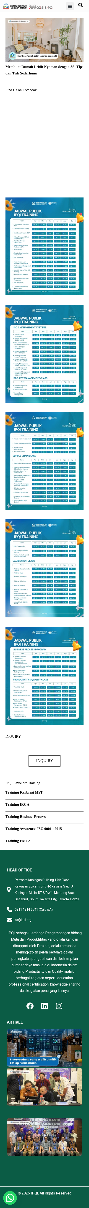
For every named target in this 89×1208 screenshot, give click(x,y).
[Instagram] (59, 1006)
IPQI (34, 1193)
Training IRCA (17, 804)
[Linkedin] (44, 1006)
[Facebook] (30, 1006)
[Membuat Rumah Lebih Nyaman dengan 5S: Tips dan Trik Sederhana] (44, 21)
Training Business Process (25, 817)
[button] (70, 6)
